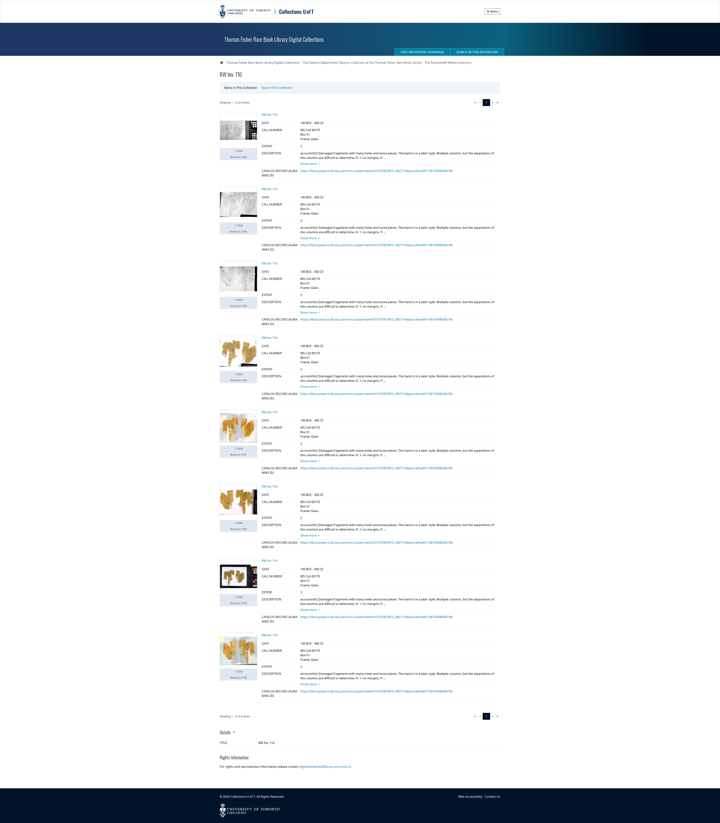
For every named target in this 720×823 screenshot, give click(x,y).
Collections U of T (242, 797)
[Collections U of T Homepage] (222, 62)
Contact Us (492, 797)
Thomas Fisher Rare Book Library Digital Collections (263, 63)
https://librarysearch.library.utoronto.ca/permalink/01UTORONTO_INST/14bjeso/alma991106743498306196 (376, 171)
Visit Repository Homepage (422, 52)
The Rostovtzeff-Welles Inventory (448, 63)
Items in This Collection (240, 88)
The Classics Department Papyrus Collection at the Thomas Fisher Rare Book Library (362, 63)
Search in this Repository (477, 52)
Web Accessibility (470, 797)
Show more (308, 164)
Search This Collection (277, 88)
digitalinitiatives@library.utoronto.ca (325, 767)
